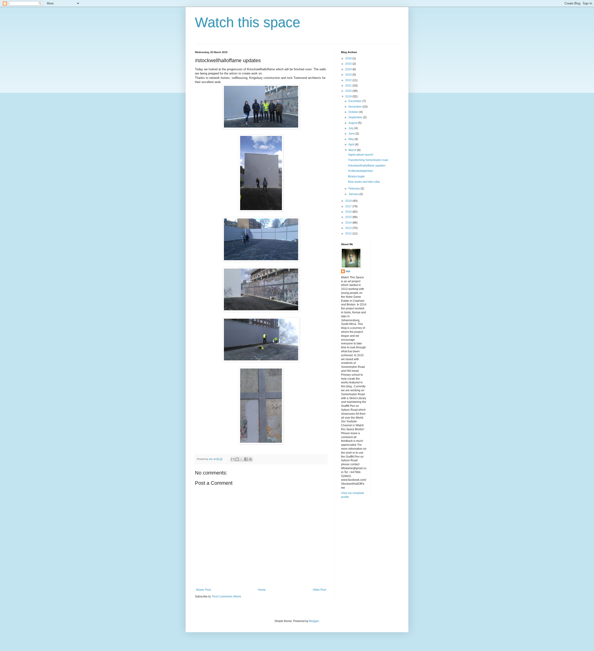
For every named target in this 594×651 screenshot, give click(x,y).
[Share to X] (241, 459)
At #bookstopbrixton (360, 171)
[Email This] (232, 459)
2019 (348, 96)
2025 (348, 63)
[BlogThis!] (237, 459)
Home (262, 589)
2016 (348, 211)
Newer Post (203, 589)
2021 (348, 85)
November (355, 106)
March (353, 150)
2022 (348, 80)
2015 (348, 217)
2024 (348, 69)
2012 (348, 233)
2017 (348, 206)
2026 (348, 58)
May (352, 139)
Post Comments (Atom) (226, 596)
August (353, 123)
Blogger (314, 621)
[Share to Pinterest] (250, 459)
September (356, 117)
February (355, 188)
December (355, 101)
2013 (348, 228)
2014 (348, 222)
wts (348, 271)
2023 (348, 74)
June (352, 133)
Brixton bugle (356, 176)
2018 (348, 200)
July (351, 128)
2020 (348, 91)
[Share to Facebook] (246, 459)
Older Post (319, 589)
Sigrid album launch (360, 154)
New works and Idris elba (364, 181)
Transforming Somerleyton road (368, 160)
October (354, 112)
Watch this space (247, 22)
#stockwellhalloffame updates (366, 165)
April (352, 144)
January (354, 194)
